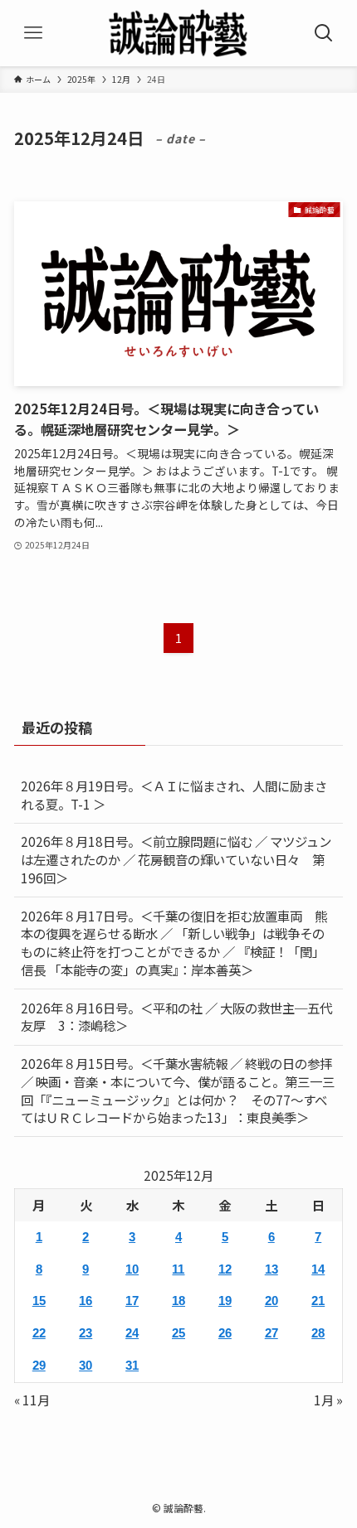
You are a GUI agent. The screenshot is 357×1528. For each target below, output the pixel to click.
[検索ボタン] (324, 33)
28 (318, 1333)
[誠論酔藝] (178, 33)
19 (225, 1300)
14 (318, 1269)
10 (132, 1269)
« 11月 (32, 1399)
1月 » (328, 1399)
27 (271, 1333)
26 (225, 1333)
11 (178, 1269)
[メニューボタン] (33, 33)
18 (178, 1300)
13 (271, 1269)
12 (225, 1269)
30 (85, 1365)
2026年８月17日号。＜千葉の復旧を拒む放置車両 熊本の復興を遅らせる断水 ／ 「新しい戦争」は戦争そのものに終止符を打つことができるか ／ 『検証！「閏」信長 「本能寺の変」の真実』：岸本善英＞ (174, 943)
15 (39, 1300)
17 (132, 1300)
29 (39, 1365)
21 (318, 1300)
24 (132, 1333)
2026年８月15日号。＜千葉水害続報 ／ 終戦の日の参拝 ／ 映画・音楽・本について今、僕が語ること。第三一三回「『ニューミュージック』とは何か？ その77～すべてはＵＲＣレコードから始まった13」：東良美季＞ (178, 1090)
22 (39, 1333)
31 (132, 1365)
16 (85, 1300)
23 (85, 1333)
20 (271, 1300)
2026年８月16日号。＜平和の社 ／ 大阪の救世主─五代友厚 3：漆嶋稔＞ (176, 1017)
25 (178, 1333)
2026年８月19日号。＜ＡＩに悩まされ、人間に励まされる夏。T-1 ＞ (174, 794)
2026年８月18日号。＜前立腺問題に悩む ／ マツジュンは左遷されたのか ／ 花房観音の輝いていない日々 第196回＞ (176, 859)
